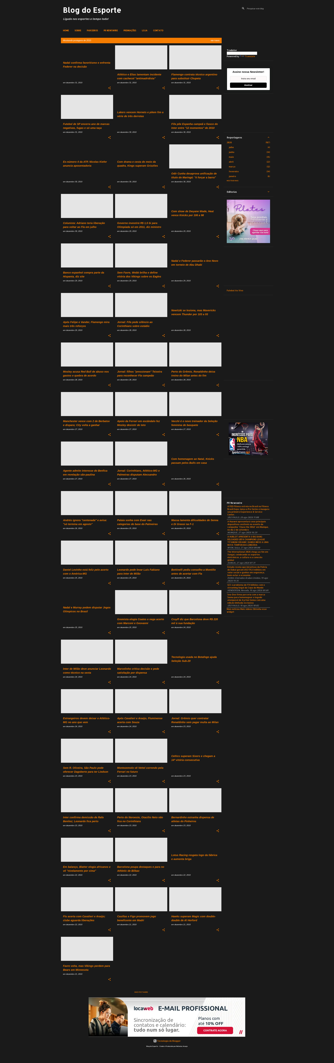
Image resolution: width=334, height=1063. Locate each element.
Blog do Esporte (92, 10)
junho (231, 152)
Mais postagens (141, 992)
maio (231, 156)
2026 (229, 142)
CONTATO (158, 30)
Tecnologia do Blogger (169, 1040)
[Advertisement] (248, 113)
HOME (66, 30)
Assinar (248, 85)
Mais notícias (233, 609)
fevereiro (234, 171)
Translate (250, 56)
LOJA (144, 30)
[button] (109, 88)
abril (231, 161)
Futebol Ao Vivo (235, 290)
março (232, 166)
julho (231, 147)
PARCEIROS (92, 30)
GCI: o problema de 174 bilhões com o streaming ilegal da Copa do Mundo (246, 586)
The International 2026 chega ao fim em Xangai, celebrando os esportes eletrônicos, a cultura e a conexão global (247, 555)
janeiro (232, 176)
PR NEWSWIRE (111, 30)
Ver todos (215, 41)
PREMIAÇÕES (130, 30)
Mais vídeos (246, 609)
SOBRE (78, 30)
